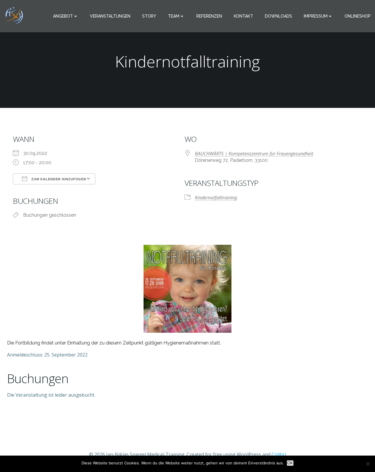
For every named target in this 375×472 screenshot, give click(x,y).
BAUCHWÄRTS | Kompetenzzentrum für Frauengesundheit (254, 153)
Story (149, 16)
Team (173, 16)
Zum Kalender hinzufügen (58, 179)
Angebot (63, 16)
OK (290, 463)
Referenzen (209, 16)
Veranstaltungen (110, 16)
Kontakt (243, 16)
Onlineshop (358, 16)
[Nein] (368, 464)
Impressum (316, 16)
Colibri (279, 454)
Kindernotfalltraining (216, 197)
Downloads (278, 16)
